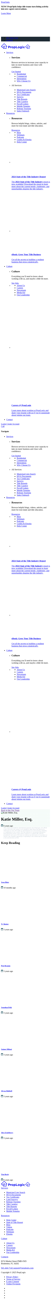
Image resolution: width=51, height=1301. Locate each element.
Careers (20, 288)
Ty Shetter (5, 924)
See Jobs (15, 283)
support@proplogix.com (23, 1268)
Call (2, 426)
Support (9, 40)
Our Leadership (23, 295)
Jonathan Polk (6, 1007)
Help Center (22, 142)
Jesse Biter (5, 882)
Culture (9, 266)
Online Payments (13, 1284)
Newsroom (21, 290)
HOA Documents (24, 92)
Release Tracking (24, 108)
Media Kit (21, 292)
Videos (9, 1227)
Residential (21, 74)
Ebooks (9, 1234)
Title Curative (22, 101)
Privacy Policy (12, 1277)
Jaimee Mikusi (6, 1049)
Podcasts (20, 137)
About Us (21, 285)
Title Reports (22, 99)
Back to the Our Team (10, 810)
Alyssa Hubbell (6, 1091)
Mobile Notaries (23, 106)
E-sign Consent (12, 1281)
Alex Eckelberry (7, 1133)
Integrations (21, 79)
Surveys (20, 97)
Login (4, 424)
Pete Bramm (5, 966)
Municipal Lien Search (26, 90)
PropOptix (5, 2)
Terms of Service (13, 1279)
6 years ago (8, 826)
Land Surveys (12, 1199)
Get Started (16, 71)
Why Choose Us (23, 81)
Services (9, 52)
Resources (10, 113)
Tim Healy (5, 1174)
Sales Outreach (23, 111)
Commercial (22, 76)
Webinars (20, 135)
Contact (9, 419)
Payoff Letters (22, 104)
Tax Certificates (23, 94)
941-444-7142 (12, 38)
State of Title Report (14, 1222)
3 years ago (8, 929)
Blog (19, 132)
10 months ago (10, 888)
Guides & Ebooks (24, 139)
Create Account (13, 424)
